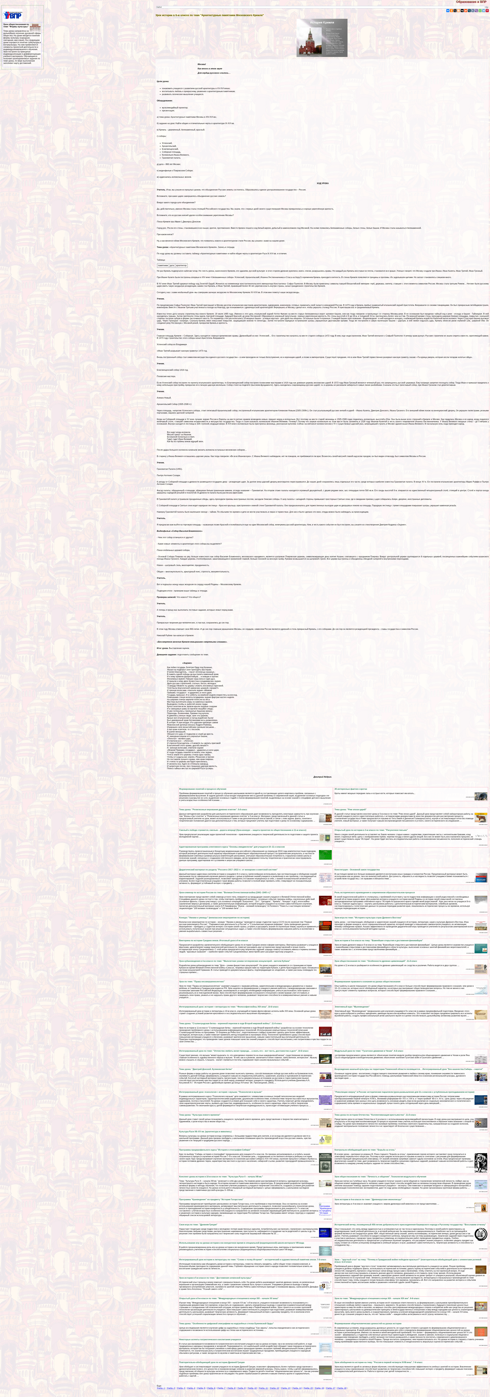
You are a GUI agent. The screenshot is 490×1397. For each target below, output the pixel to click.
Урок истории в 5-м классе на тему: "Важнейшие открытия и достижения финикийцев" (379, 940)
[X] (455, 10)
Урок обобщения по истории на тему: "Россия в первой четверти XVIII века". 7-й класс (378, 1362)
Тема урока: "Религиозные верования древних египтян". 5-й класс (213, 809)
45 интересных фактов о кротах (351, 789)
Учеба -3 (181, 1388)
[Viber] (476, 10)
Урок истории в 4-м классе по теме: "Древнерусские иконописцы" (368, 1199)
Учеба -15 (308, 1388)
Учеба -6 (211, 1388)
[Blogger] (458, 10)
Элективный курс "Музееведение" (352, 1007)
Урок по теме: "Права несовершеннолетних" (202, 982)
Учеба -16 (319, 1388)
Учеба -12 (274, 1388)
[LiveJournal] (469, 10)
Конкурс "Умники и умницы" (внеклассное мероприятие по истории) (214, 918)
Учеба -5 (201, 1388)
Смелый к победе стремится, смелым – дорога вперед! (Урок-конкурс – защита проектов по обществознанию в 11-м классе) (242, 830)
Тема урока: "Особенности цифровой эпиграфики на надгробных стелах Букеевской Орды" (226, 1323)
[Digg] (462, 10)
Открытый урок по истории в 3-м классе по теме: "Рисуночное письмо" (371, 830)
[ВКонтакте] (447, 10)
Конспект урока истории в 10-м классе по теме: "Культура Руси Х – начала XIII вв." (221, 1177)
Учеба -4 (191, 1388)
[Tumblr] (472, 10)
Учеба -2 (171, 1388)
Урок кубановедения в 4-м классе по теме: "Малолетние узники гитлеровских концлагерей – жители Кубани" (234, 961)
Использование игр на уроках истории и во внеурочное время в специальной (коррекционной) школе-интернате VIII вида (241, 1243)
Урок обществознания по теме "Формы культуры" (22, 43)
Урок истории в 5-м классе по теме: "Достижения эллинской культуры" (215, 1278)
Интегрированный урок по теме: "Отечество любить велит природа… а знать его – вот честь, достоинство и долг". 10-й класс (244, 1051)
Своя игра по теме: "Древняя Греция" (198, 1225)
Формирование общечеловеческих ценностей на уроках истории (368, 1323)
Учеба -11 (263, 1388)
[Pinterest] (487, 10)
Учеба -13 (285, 1388)
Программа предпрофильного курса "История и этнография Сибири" (215, 1150)
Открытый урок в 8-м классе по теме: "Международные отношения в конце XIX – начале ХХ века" (229, 1298)
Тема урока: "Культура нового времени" (199, 1115)
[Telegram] (483, 10)
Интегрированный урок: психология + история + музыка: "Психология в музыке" (220, 1092)
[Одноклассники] (451, 10)
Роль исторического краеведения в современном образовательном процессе (375, 892)
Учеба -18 (341, 1388)
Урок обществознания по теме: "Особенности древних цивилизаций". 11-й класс (376, 961)
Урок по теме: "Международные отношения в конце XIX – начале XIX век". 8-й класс (377, 1298)
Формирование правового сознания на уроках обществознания (367, 982)
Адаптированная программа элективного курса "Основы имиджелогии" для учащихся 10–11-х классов (232, 847)
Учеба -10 (252, 1388)
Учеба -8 (231, 1388)
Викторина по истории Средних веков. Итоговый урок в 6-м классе (213, 940)
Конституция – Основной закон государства (357, 870)
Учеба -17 (330, 1388)
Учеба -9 (241, 1388)
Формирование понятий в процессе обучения (202, 789)
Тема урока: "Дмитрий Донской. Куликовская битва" (205, 1069)
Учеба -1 (161, 1388)
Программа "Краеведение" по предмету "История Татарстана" (211, 1199)
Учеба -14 (297, 1388)
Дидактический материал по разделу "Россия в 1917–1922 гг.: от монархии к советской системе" (228, 870)
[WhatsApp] (480, 10)
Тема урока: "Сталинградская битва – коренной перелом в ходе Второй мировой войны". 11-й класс (230, 1023)
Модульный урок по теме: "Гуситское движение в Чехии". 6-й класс (369, 1051)
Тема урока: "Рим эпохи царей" (351, 809)
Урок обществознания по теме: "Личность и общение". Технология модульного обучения (380, 1177)
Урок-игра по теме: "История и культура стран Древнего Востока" (368, 918)
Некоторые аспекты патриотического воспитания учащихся (210, 1339)
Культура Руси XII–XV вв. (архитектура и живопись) (205, 1131)
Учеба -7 (221, 1388)
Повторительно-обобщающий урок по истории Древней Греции (212, 1362)
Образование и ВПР (473, 1)
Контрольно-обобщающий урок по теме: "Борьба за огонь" (365, 1150)
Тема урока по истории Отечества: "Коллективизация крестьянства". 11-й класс (375, 1115)
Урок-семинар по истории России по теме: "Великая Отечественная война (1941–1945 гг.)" (225, 892)
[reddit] (465, 10)
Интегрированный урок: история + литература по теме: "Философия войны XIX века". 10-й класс (229, 1007)
